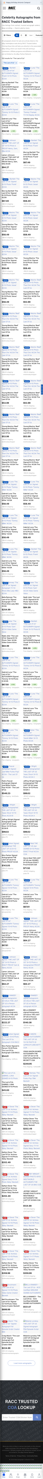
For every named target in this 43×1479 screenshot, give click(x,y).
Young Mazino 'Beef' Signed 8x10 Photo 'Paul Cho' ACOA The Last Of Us (31, 295)
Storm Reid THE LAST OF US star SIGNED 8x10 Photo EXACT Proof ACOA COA (32, 861)
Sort (31, 35)
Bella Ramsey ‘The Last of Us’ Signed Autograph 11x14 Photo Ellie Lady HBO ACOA (10, 601)
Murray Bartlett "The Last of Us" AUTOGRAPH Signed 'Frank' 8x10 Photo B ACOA (31, 640)
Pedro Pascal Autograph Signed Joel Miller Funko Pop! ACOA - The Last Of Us (10, 785)
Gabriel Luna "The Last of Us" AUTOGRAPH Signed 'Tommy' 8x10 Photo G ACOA (10, 676)
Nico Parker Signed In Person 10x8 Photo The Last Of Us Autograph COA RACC (11, 1049)
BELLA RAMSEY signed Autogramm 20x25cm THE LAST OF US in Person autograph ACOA (10, 1014)
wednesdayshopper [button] (29, 168)
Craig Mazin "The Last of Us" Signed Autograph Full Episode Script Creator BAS (11, 1340)
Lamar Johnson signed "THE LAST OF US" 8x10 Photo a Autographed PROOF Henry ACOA (32, 975)
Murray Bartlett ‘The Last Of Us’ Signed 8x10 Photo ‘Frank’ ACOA (31, 155)
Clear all (22, 63)
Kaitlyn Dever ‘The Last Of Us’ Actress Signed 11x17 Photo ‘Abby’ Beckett (31, 1266)
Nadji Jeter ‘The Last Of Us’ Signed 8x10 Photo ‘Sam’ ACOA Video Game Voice (31, 600)
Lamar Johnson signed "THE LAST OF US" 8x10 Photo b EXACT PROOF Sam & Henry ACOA (10, 975)
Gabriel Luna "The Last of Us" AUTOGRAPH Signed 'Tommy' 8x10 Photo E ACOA (32, 676)
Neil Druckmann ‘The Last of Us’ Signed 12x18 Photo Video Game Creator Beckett (11, 1302)
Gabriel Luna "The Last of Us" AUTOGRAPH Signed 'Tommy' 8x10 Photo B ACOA (32, 712)
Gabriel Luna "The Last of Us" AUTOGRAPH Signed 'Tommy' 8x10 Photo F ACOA (32, 86)
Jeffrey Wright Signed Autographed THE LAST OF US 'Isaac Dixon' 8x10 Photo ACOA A (32, 823)
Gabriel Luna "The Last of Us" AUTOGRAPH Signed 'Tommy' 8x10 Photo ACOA (10, 749)
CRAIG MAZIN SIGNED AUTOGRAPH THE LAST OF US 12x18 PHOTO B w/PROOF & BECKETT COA (32, 1055)
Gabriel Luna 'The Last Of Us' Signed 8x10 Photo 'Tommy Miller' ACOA (10, 496)
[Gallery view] (16, 35)
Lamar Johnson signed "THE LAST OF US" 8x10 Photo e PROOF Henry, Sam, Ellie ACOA (10, 159)
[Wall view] (26, 35)
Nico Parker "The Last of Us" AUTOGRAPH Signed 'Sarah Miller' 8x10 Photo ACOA (32, 748)
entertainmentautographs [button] (10, 1353)
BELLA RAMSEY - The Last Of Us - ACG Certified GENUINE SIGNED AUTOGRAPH (32, 1300)
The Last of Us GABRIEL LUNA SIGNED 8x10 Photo (10, 1084)
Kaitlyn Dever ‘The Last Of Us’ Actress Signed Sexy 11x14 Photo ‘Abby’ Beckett (31, 1155)
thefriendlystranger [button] (8, 173)
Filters (8, 35)
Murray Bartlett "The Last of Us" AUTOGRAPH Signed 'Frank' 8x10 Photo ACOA (10, 86)
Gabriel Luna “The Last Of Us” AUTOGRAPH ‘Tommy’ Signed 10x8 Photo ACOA (11, 898)
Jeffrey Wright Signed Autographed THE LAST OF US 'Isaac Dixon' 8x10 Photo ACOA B (11, 823)
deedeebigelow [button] (7, 1095)
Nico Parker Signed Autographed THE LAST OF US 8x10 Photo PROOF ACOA (10, 858)
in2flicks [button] (14, 1059)
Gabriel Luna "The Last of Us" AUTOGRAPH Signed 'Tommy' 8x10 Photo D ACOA (10, 712)
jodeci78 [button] (26, 798)
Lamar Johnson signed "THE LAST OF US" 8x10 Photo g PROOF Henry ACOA (32, 933)
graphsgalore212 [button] (28, 1211)
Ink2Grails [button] (15, 796)
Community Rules (32, 1456)
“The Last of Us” (10, 63)
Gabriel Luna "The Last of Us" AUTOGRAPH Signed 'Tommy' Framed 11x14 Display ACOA (31, 123)
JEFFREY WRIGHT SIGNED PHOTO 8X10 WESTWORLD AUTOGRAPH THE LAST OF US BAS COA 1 (31, 1196)
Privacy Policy (21, 1456)
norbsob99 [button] (36, 1067)
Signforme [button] (5, 1028)
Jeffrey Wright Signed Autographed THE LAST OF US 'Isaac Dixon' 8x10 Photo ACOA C (32, 785)
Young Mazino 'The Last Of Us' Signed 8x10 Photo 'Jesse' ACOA (31, 194)
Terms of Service (10, 1456)
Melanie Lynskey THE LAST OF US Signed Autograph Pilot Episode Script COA (31, 1339)
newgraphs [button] (15, 98)
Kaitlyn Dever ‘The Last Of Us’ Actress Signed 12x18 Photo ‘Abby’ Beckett (10, 1232)
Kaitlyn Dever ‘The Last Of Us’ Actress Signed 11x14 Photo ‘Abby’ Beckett (10, 1122)
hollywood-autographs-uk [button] (32, 1312)
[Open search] (38, 8)
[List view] (21, 35)
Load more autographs (23, 1363)
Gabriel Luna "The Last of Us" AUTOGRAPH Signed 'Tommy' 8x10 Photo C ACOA (10, 123)
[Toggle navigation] (4, 8)
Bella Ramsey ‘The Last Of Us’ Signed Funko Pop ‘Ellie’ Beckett (30, 1088)
